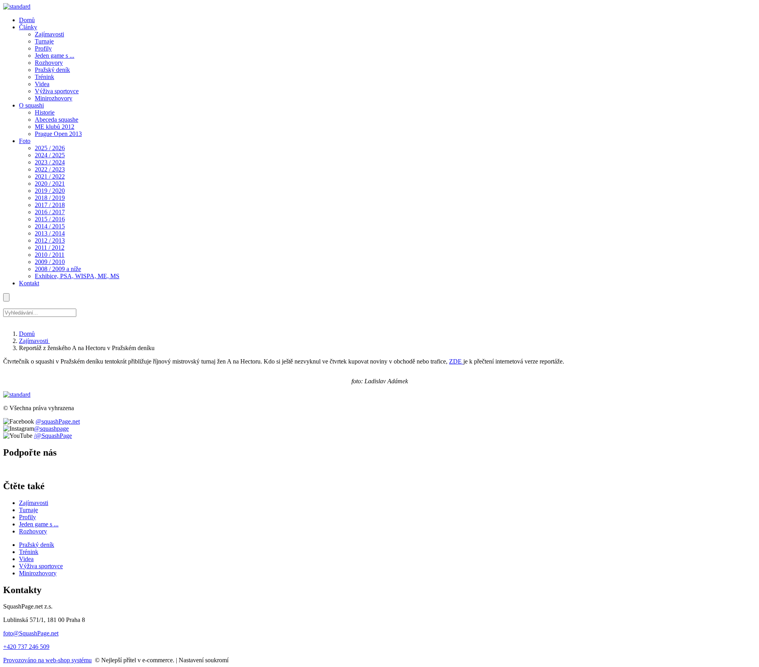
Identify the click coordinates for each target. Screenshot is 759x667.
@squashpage (51, 428)
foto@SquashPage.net (31, 633)
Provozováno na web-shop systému (47, 660)
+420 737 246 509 (26, 646)
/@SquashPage (53, 435)
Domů (27, 333)
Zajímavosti (34, 340)
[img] (16, 6)
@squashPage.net (58, 421)
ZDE (456, 361)
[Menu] (6, 297)
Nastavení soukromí (203, 660)
